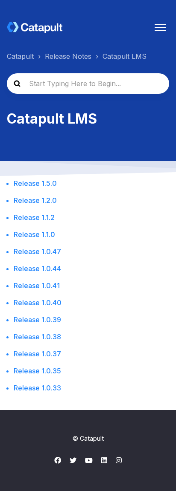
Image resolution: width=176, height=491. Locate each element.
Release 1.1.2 (34, 217)
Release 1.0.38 (37, 336)
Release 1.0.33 (37, 388)
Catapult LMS (125, 56)
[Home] (34, 27)
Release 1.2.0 (35, 200)
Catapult (20, 56)
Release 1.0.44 (37, 268)
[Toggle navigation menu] (160, 27)
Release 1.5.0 (35, 183)
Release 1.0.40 (38, 302)
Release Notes (68, 56)
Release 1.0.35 (37, 371)
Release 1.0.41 (37, 285)
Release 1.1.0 (34, 234)
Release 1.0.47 (37, 251)
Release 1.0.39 (37, 319)
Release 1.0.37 (37, 353)
